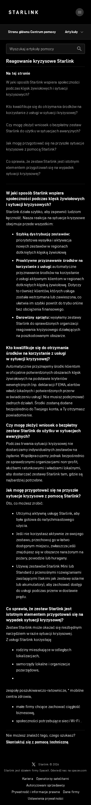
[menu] (80, 12)
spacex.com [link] (79, 770)
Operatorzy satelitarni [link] (52, 779)
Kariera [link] (27, 779)
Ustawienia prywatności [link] (45, 798)
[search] (79, 49)
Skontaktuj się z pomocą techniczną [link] (37, 742)
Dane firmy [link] (71, 792)
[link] (23, 12)
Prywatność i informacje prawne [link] (36, 792)
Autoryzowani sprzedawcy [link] (45, 785)
